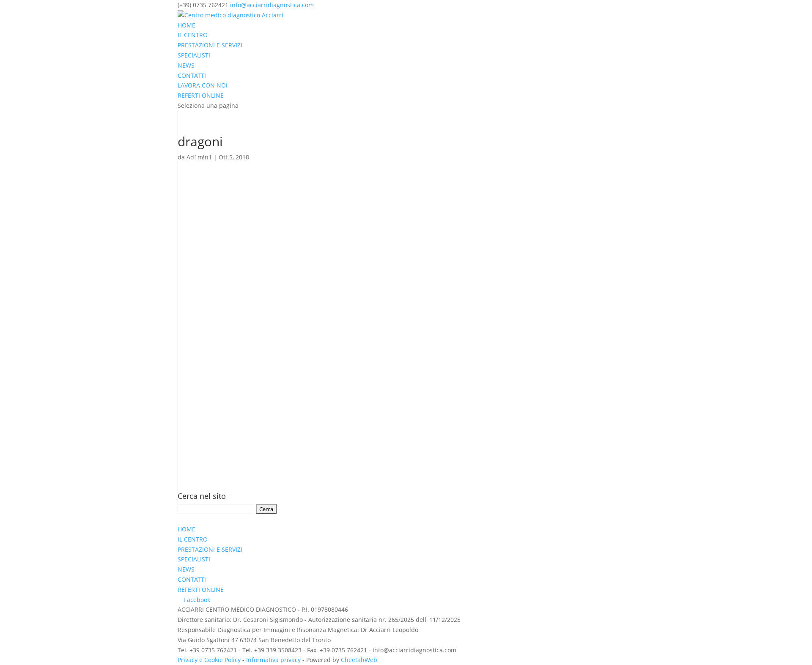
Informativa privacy (273, 660)
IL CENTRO (193, 35)
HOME (186, 25)
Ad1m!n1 (199, 157)
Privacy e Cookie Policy (209, 660)
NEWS (186, 65)
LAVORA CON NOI (203, 85)
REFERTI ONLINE (201, 95)
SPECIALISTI (194, 55)
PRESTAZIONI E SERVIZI (210, 45)
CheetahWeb (359, 660)
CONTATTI (192, 75)
